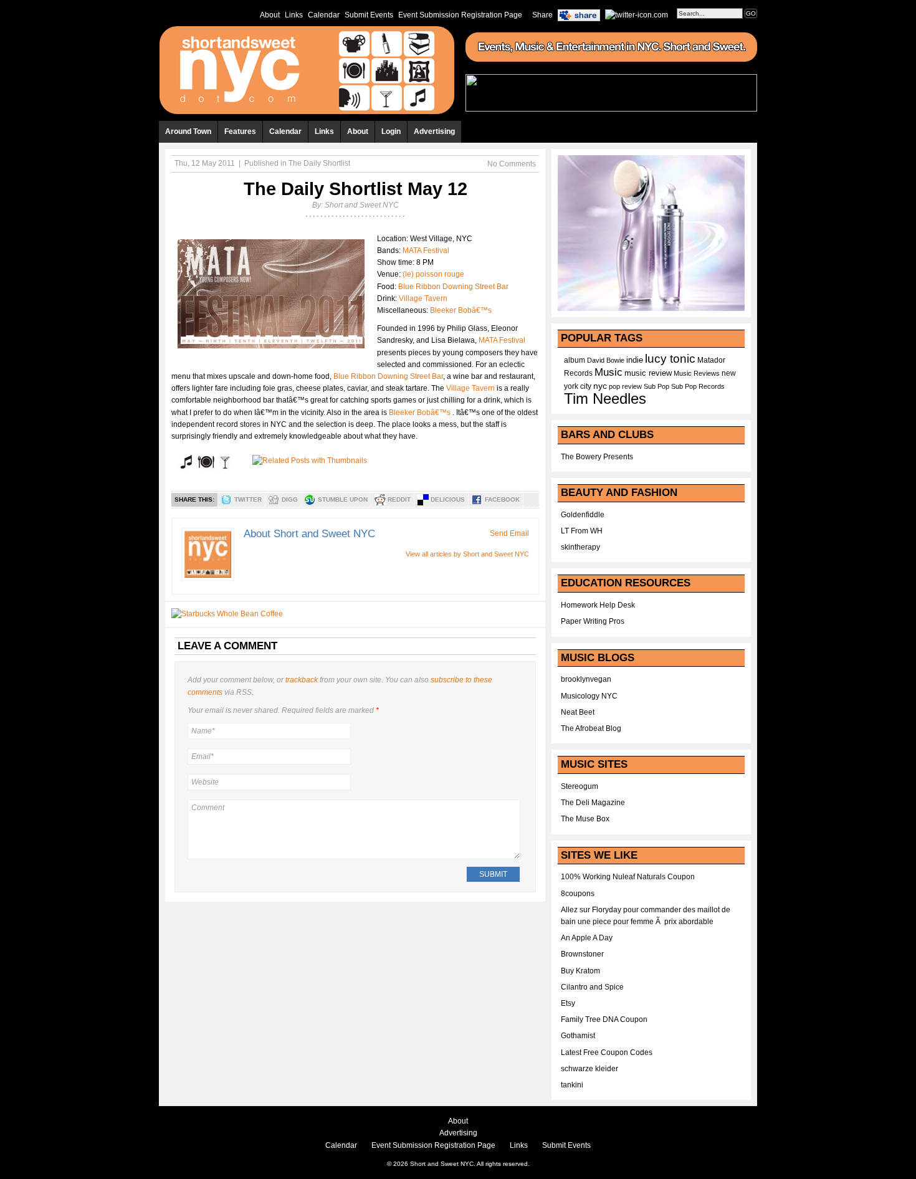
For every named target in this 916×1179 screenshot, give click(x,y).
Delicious (448, 499)
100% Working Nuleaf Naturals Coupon (628, 876)
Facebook (502, 499)
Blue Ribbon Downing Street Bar (453, 286)
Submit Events (369, 15)
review (632, 386)
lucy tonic (670, 358)
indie (634, 360)
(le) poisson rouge (433, 274)
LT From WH (582, 531)
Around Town (188, 131)
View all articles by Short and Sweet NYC (467, 554)
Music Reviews (697, 373)
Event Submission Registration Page (460, 15)
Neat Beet (577, 712)
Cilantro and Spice (592, 987)
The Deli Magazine (593, 802)
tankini (572, 1085)
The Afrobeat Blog (591, 728)
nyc (600, 386)
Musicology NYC (589, 696)
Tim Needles (605, 398)
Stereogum (579, 786)
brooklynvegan (586, 679)
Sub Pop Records (698, 386)
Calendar (324, 15)
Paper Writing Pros (592, 621)
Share (542, 15)
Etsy (568, 1003)
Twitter (248, 499)
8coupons (577, 893)
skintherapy (580, 547)
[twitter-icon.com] (636, 14)
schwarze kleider (589, 1068)
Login (391, 131)
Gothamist (578, 1035)
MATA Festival (426, 250)
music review (648, 373)
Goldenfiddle (582, 514)
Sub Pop (656, 386)
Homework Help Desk (598, 605)
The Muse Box (585, 818)
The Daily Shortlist (319, 163)
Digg (290, 499)
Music (608, 372)
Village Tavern (423, 298)
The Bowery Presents (597, 456)
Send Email (509, 533)
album (574, 360)
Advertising (434, 131)
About (270, 15)
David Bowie (605, 360)
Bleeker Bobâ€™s (461, 310)
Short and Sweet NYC (362, 205)
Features (240, 131)
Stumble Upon (343, 499)
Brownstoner (582, 954)
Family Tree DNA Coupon (604, 1019)
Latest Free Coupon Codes (606, 1052)
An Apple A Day (587, 937)
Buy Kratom (580, 971)
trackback (301, 679)
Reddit (399, 499)
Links (294, 15)
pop (614, 386)
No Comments (511, 164)
